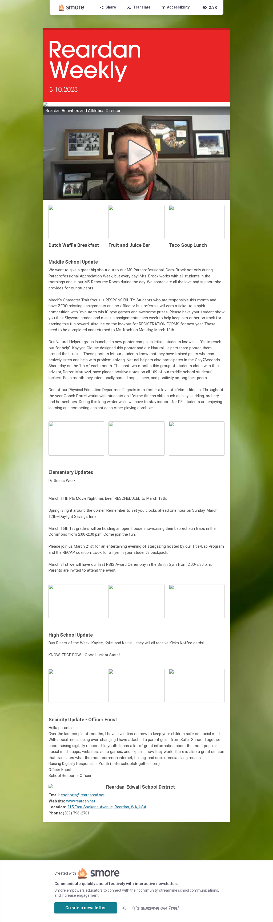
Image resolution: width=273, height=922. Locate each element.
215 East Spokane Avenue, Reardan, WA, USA (106, 807)
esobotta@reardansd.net (83, 795)
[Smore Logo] (71, 7)
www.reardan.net (80, 801)
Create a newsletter (85, 907)
